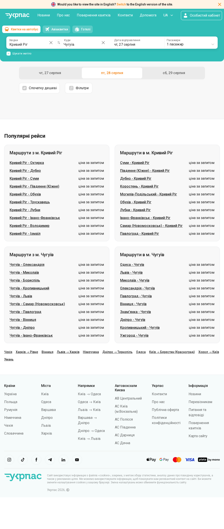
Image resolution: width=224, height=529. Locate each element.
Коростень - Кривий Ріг (139, 186)
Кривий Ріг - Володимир (29, 226)
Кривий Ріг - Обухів (25, 194)
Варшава (48, 410)
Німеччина (91, 352)
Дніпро (47, 418)
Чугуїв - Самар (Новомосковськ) (37, 304)
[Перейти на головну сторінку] (17, 15)
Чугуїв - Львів (21, 296)
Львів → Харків (68, 352)
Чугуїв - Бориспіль (25, 280)
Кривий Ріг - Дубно (25, 171)
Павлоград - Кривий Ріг (139, 233)
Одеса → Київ (89, 402)
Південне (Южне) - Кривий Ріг (145, 171)
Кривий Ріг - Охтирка (27, 163)
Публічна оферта (165, 410)
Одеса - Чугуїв (132, 265)
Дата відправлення (127, 40)
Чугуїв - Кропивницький (29, 288)
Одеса (141, 352)
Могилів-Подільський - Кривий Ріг (148, 194)
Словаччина (13, 433)
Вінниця (47, 352)
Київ (45, 394)
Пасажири (173, 40)
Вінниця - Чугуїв (133, 304)
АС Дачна (122, 443)
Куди (67, 40)
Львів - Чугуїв (131, 272)
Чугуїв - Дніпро (22, 327)
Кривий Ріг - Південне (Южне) (34, 186)
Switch (121, 4)
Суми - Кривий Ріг (134, 163)
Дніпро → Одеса (91, 431)
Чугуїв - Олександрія (27, 265)
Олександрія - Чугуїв (137, 288)
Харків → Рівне (27, 352)
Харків (46, 433)
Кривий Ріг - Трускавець (30, 202)
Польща (10, 402)
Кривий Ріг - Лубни (25, 210)
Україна (10, 394)
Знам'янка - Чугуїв (135, 312)
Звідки (13, 40)
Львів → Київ (89, 410)
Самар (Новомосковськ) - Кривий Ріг (151, 226)
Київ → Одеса (89, 394)
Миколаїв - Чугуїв (134, 280)
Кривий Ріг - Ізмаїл (25, 233)
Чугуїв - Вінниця (23, 320)
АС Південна (125, 427)
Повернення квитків (94, 15)
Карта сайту (198, 436)
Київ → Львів (89, 439)
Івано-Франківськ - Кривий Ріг (145, 218)
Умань (9, 359)
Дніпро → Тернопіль (117, 352)
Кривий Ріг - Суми (24, 178)
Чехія (8, 352)
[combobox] (190, 42)
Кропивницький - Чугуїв (140, 327)
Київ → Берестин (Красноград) (172, 352)
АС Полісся (124, 419)
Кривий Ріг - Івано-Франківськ (35, 218)
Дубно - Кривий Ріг (135, 178)
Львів (46, 425)
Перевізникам (200, 402)
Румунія (10, 410)
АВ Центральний (128, 398)
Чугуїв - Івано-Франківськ (31, 335)
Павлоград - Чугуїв (136, 296)
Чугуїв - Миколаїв (24, 272)
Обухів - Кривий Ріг (135, 202)
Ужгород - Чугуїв (134, 335)
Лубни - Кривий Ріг (135, 210)
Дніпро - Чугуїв (132, 320)
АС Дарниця (125, 435)
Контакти (125, 15)
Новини (43, 15)
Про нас (63, 15)
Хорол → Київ (208, 352)
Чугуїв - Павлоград (25, 312)
